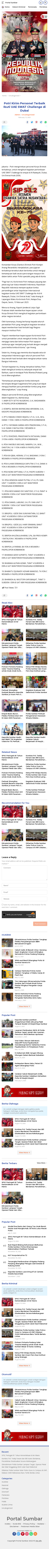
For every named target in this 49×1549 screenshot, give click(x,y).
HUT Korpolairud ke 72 (17, 1255)
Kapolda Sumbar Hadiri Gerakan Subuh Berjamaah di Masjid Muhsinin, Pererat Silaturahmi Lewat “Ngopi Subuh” (35, 739)
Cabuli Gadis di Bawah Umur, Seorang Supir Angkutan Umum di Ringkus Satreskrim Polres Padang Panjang (30, 952)
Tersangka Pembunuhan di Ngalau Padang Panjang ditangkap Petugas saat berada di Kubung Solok (26, 1264)
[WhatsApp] (31, 1534)
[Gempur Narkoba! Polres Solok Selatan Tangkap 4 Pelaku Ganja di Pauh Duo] (7, 974)
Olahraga (5, 1488)
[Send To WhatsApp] (45, 122)
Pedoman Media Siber (30, 1526)
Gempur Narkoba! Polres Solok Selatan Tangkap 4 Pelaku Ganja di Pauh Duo (29, 973)
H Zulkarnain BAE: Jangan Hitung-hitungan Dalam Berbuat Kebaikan (29, 1054)
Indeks (7, 1524)
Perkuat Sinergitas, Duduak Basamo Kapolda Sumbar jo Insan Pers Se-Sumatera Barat (12, 692)
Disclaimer (14, 1526)
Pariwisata (5, 1495)
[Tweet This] (32, 122)
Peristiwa (5, 1498)
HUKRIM (5, 1482)
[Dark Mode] (41, 2)
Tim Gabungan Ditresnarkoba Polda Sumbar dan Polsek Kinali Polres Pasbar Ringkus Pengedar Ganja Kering (30, 984)
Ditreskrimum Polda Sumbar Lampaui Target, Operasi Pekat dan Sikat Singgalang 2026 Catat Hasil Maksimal (12, 645)
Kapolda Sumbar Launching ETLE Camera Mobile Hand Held (25, 1273)
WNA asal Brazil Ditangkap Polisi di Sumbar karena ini (29, 961)
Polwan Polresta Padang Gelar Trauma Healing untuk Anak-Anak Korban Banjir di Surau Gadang (12, 669)
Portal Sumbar (11, 3)
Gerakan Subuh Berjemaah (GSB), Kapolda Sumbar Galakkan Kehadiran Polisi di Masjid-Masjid (30, 1076)
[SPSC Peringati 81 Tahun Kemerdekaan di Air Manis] (12, 611)
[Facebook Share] (27, 122)
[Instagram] (27, 1534)
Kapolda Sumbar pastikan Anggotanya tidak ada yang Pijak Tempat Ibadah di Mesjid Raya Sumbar (31, 1022)
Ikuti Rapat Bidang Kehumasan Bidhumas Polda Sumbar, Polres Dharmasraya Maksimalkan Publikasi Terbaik (25, 1247)
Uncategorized (28, 115)
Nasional (5, 1485)
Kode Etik (17, 1524)
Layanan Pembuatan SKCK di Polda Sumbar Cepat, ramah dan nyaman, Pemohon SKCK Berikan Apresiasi (30, 1032)
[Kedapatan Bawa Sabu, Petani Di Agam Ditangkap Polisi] (7, 1066)
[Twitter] (18, 1534)
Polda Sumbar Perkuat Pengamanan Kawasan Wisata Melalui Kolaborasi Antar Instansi (36, 716)
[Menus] (3, 3)
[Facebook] (14, 1534)
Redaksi (40, 1524)
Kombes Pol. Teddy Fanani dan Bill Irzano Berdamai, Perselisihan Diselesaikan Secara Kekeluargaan (35, 622)
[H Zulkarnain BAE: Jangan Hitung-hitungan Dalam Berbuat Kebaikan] (7, 1056)
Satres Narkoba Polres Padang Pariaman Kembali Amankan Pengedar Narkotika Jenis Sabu (28, 996)
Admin (17, 115)
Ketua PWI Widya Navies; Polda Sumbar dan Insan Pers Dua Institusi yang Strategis (36, 669)
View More (23, 1006)
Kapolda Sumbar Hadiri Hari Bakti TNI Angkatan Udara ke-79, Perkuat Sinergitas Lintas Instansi (12, 739)
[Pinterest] (22, 1534)
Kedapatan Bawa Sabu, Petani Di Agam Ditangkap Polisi (28, 1064)
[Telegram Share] (41, 122)
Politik (4, 1501)
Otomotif (5, 1492)
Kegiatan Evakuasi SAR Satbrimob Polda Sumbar (36, 691)
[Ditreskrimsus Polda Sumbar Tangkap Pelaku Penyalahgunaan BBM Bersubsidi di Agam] (7, 942)
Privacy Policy (29, 1524)
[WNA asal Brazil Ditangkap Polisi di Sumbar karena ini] (7, 963)
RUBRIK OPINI (7, 1505)
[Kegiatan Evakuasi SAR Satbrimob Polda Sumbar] (36, 682)
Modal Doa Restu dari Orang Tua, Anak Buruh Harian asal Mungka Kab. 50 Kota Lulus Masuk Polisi (27, 1228)
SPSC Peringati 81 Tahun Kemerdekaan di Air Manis (12, 622)
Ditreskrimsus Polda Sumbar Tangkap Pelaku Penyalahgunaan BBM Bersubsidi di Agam (31, 941)
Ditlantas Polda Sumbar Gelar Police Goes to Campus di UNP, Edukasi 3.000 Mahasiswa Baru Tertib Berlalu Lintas (36, 645)
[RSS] (35, 1534)
